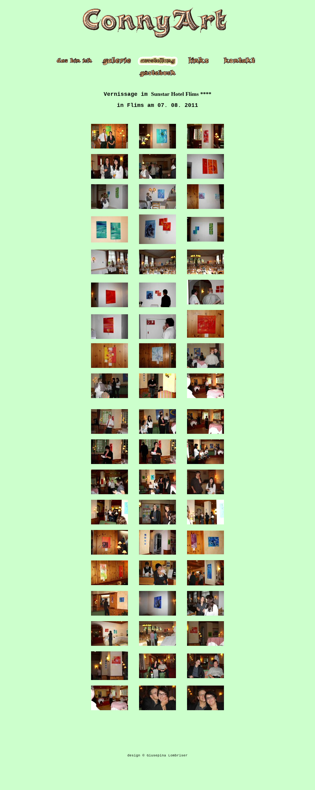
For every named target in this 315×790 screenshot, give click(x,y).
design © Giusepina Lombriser (157, 755)
